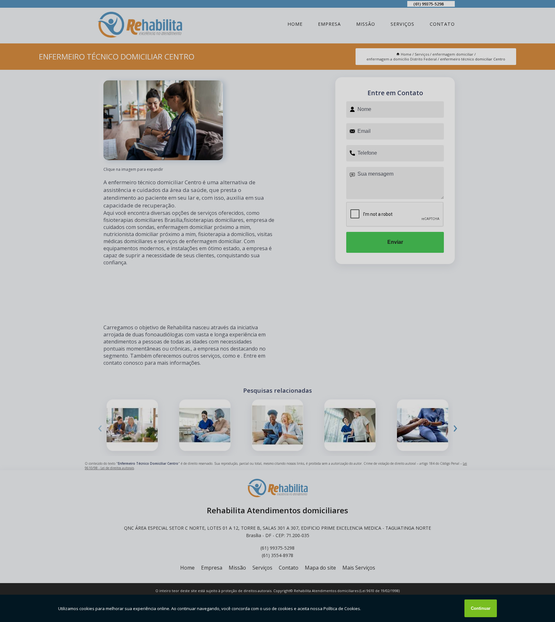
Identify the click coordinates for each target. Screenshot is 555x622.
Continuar (480, 608)
